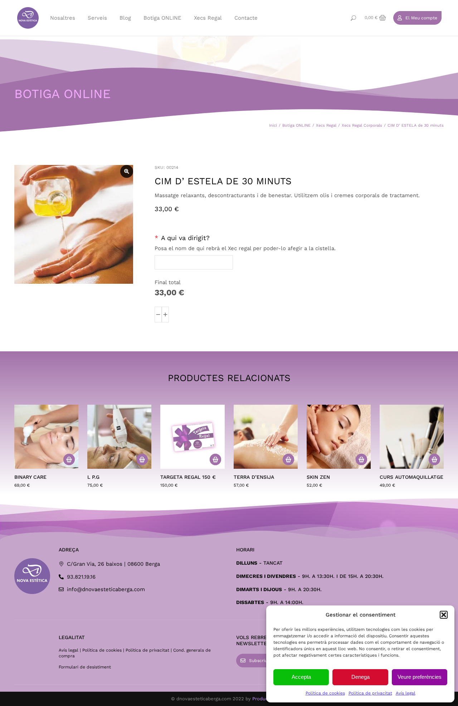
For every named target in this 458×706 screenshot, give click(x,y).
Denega (360, 677)
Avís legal (405, 693)
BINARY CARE (30, 477)
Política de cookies (325, 693)
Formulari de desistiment (85, 667)
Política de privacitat (370, 693)
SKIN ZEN (318, 477)
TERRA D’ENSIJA (254, 477)
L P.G (93, 477)
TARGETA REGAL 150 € (188, 477)
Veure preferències (420, 677)
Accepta (301, 677)
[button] (443, 614)
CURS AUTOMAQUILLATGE (411, 477)
